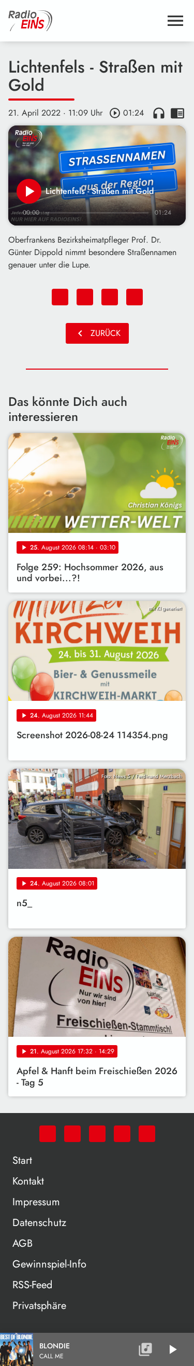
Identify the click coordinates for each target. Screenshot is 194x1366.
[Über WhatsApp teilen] (109, 297)
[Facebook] (72, 1133)
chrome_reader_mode (177, 113)
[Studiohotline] (147, 1133)
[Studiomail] (122, 1133)
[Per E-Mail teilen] (134, 297)
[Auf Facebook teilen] (60, 297)
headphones (159, 113)
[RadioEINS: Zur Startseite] (84, 20)
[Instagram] (97, 1133)
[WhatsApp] (47, 1133)
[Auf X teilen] (85, 297)
